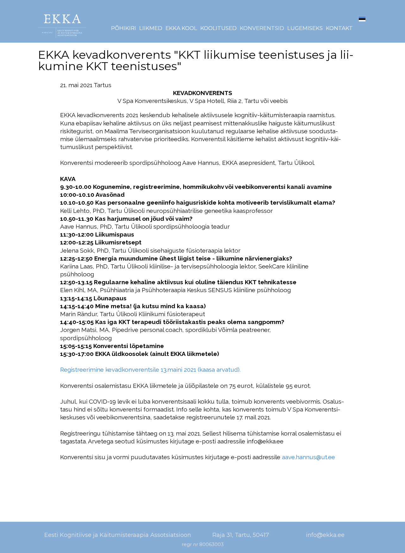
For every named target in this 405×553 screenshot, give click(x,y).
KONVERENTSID (262, 28)
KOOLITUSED (218, 28)
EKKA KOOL (181, 28)
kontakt (339, 28)
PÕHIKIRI (123, 28)
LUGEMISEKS (305, 28)
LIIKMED (150, 28)
